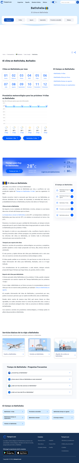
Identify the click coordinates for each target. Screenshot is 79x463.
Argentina (20, 2)
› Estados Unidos (42, 447)
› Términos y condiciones (67, 440)
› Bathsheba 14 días (59, 73)
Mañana (69, 20)
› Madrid (51, 440)
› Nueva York (52, 444)
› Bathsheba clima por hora (61, 77)
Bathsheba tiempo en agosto (61, 411)
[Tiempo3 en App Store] (22, 453)
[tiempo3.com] (7, 2)
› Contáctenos (65, 451)
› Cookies (63, 447)
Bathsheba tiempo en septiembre (10, 417)
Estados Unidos (36, 2)
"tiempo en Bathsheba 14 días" (25, 191)
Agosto (31, 20)
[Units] (53, 2)
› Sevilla (51, 447)
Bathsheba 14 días (9, 411)
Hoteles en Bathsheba (10, 423)
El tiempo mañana (58, 417)
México (45, 2)
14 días (20, 20)
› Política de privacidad (67, 444)
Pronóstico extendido (56, 20)
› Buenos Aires (41, 440)
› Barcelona (41, 444)
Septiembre (43, 20)
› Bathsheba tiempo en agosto (62, 81)
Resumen (9, 20)
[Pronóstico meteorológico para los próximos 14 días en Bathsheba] (25, 114)
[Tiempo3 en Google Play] (9, 453)
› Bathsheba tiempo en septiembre (64, 85)
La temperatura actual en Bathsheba (13, 215)
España (27, 2)
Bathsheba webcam (34, 417)
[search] (77, 2)
